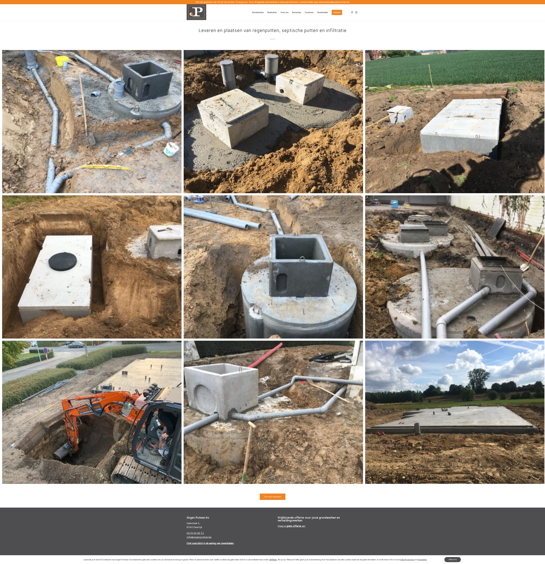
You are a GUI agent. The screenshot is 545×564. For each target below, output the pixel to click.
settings (273, 559)
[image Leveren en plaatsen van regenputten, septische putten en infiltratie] (93, 122)
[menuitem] (258, 12)
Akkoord (453, 559)
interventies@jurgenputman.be (334, 2)
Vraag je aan (291, 526)
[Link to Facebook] (352, 12)
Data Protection (407, 559)
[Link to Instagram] (356, 12)
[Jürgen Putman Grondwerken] (196, 12)
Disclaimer (422, 559)
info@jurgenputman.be (199, 537)
